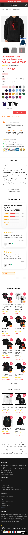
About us (3, 481)
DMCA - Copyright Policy (7, 487)
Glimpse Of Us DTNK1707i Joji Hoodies (5, 330)
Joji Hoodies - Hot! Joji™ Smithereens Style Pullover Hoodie (20, 407)
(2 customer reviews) (14, 65)
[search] (23, 5)
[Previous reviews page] (17, 278)
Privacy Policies (5, 485)
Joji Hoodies (16, 9)
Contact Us (3, 503)
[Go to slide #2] (14, 50)
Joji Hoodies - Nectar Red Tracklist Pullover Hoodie (20, 430)
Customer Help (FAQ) (6, 505)
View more (14, 383)
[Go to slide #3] (22, 50)
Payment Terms (5, 499)
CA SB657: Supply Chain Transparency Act (11, 489)
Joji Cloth (8, 9)
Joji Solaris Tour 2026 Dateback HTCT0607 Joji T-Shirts (7, 352)
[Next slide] (25, 29)
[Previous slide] (3, 29)
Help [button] (25, 533)
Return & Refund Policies (7, 501)
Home (2, 9)
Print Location (5, 100)
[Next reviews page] (24, 278)
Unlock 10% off (3, 528)
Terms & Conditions (5, 483)
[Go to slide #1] (6, 50)
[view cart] (26, 5)
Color (3, 84)
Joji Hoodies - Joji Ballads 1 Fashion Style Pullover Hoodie (7, 407)
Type (3, 71)
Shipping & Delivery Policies (7, 496)
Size (3, 76)
